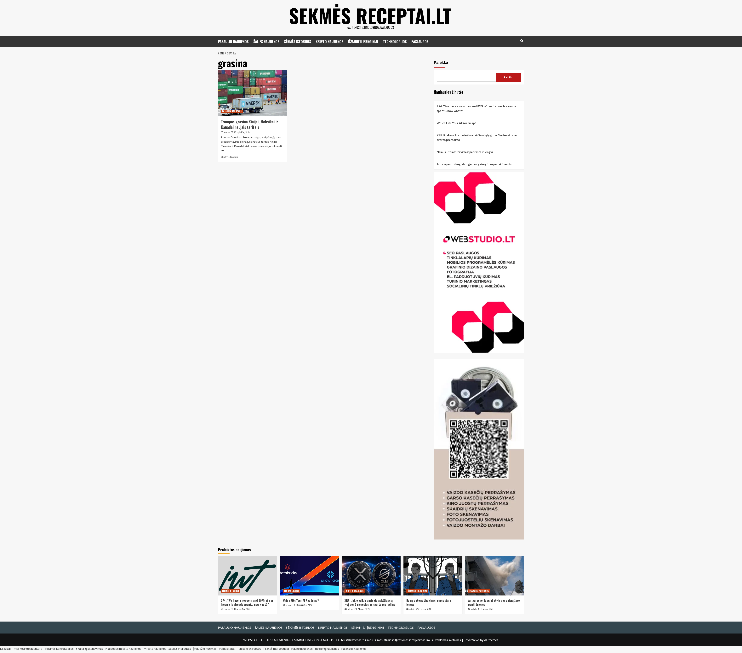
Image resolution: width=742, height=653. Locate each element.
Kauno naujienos (302, 648)
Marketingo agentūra (28, 648)
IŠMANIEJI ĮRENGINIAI (363, 41)
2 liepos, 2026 (364, 609)
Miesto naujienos (155, 648)
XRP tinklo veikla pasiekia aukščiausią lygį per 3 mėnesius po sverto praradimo (477, 137)
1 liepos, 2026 (425, 609)
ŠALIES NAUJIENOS (266, 41)
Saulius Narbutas (179, 648)
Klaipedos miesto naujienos (123, 648)
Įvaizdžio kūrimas (204, 648)
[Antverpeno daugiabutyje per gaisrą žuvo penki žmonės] (494, 575)
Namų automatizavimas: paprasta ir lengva (465, 152)
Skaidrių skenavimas (89, 648)
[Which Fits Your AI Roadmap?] (309, 575)
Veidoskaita (227, 648)
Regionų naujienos (327, 648)
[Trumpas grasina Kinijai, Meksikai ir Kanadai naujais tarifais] (252, 93)
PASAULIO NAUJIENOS (233, 41)
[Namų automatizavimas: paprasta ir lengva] (432, 575)
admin (227, 132)
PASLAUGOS (419, 41)
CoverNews (471, 640)
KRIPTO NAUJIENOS (329, 41)
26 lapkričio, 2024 (241, 132)
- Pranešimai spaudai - (276, 648)
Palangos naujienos (353, 648)
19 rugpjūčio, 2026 (242, 609)
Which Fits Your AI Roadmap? (456, 123)
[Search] (521, 40)
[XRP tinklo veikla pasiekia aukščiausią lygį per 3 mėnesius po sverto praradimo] (371, 575)
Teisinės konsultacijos (59, 648)
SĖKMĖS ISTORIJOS (297, 41)
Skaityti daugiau (229, 156)
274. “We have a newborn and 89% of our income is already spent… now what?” (476, 108)
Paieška (441, 62)
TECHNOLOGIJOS (395, 41)
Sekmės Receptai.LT (370, 15)
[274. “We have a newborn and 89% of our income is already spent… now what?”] (247, 575)
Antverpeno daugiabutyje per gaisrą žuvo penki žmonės (474, 164)
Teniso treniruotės (249, 648)
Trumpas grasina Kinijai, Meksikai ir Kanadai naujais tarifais (249, 124)
